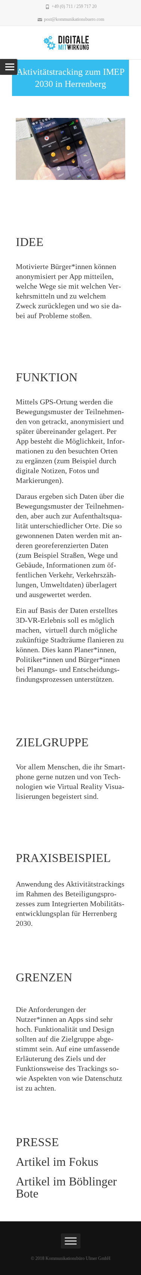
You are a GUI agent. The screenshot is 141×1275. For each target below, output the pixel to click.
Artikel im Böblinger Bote (66, 1187)
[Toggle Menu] (71, 1240)
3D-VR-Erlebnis (42, 620)
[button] (23, 148)
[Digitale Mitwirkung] (70, 42)
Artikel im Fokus (57, 1161)
